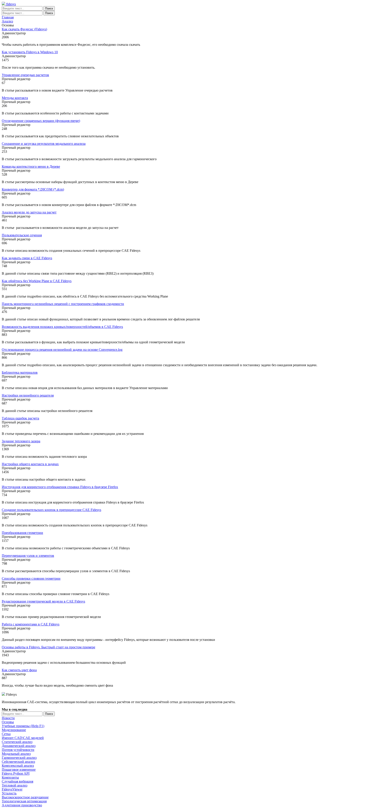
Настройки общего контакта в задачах (30, 464)
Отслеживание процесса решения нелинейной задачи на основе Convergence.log (62, 349)
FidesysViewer (12, 789)
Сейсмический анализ (18, 761)
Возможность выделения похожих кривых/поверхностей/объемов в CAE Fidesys (62, 327)
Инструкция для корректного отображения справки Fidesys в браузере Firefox (60, 487)
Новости (8, 718)
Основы (8, 722)
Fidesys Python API (15, 773)
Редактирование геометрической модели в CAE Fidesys (43, 601)
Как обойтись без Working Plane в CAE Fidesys (36, 281)
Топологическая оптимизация (24, 801)
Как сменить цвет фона (19, 670)
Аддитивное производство (22, 805)
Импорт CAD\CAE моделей (23, 738)
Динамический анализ (18, 746)
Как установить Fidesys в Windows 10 (30, 52)
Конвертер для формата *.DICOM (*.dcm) (33, 189)
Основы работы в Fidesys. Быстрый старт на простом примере (48, 647)
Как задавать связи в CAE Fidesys (27, 258)
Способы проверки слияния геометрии (31, 578)
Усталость (9, 793)
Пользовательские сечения (22, 235)
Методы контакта (15, 98)
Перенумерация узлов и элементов (28, 555)
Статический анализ (17, 742)
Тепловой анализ (14, 785)
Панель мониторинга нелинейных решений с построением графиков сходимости (63, 304)
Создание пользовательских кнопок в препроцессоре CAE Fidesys (51, 510)
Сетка (6, 734)
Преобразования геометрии (22, 533)
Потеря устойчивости (18, 750)
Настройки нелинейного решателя (28, 395)
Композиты (10, 777)
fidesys (10, 4)
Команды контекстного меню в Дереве (31, 166)
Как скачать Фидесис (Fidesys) (24, 29)
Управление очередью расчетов (25, 75)
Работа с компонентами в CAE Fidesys (30, 624)
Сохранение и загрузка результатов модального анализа (44, 143)
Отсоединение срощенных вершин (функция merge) (41, 121)
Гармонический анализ (19, 757)
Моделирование (14, 730)
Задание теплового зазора (21, 441)
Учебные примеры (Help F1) (23, 726)
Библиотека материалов (20, 372)
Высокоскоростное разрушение (25, 797)
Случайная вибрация (17, 781)
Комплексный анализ (18, 765)
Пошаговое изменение (19, 769)
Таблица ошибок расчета (20, 418)
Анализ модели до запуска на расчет (29, 212)
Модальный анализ (16, 754)
